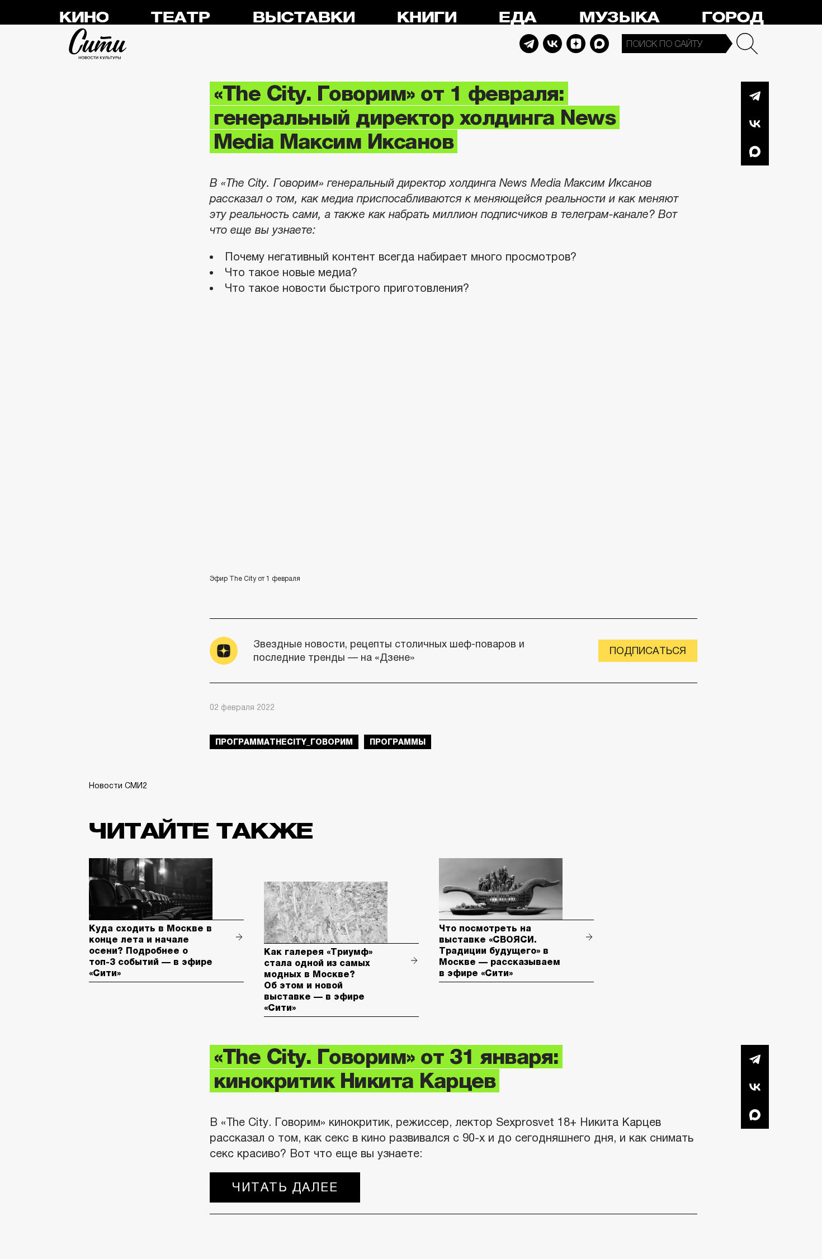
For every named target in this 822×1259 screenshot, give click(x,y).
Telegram (528, 43)
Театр (180, 18)
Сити (98, 43)
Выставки (303, 18)
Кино (83, 18)
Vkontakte (552, 43)
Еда (517, 18)
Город (732, 18)
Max (599, 43)
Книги (426, 18)
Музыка (619, 18)
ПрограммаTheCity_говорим (284, 741)
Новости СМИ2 (118, 785)
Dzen (575, 43)
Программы (398, 741)
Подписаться (648, 650)
